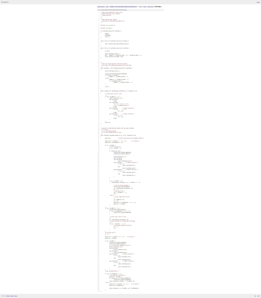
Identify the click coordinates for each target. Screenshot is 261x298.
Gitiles (8, 296)
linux (107, 6)
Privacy (11, 296)
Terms (15, 296)
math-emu (150, 6)
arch (140, 6)
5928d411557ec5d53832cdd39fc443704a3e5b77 (123, 6)
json (258, 296)
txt (255, 296)
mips (144, 6)
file (125, 10)
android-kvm (101, 6)
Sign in (258, 2)
